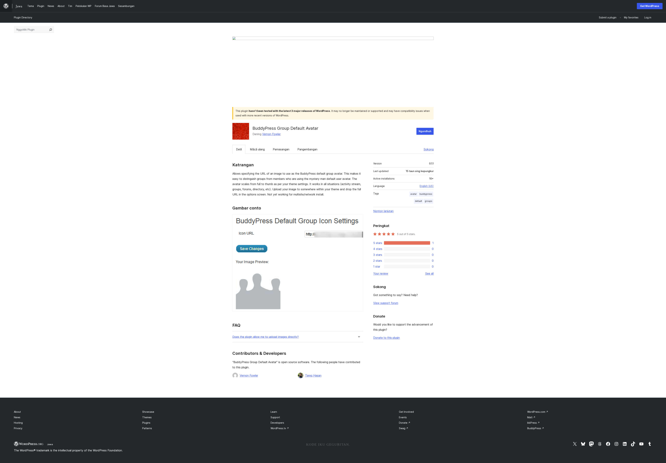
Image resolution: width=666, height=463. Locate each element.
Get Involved (406, 411)
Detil (239, 149)
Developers (277, 422)
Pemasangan (281, 149)
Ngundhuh (425, 131)
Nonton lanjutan (383, 211)
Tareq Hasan (313, 375)
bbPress (533, 422)
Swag (403, 428)
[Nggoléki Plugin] (50, 29)
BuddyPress (535, 428)
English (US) (427, 186)
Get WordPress (649, 6)
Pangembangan (307, 149)
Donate (404, 422)
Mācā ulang (257, 149)
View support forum (385, 303)
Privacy (18, 428)
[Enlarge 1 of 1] (358, 219)
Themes (147, 417)
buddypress (426, 194)
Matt (531, 417)
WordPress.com (537, 411)
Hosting (18, 422)
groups (428, 201)
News (17, 417)
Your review (380, 273)
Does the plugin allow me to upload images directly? (265, 336)
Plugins (146, 422)
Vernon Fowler (271, 134)
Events (403, 417)
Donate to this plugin (386, 337)
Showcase (148, 411)
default (418, 201)
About (17, 411)
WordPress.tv (280, 428)
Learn (274, 411)
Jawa (50, 444)
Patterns (147, 428)
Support (275, 417)
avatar (413, 194)
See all (429, 273)
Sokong (429, 149)
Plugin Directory (23, 17)
